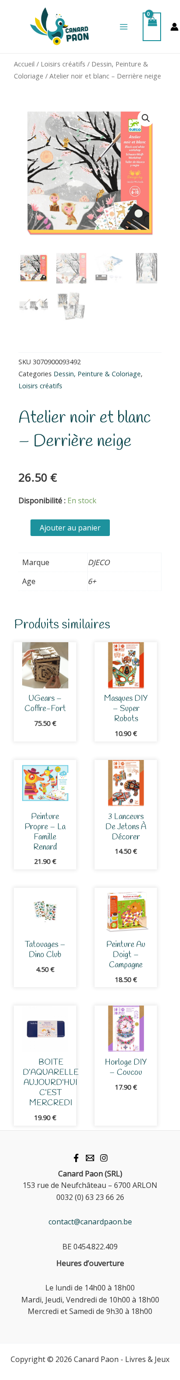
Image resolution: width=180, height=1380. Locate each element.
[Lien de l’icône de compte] (174, 27)
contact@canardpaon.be (90, 1222)
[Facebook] (76, 1158)
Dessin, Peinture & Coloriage (97, 373)
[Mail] (90, 1158)
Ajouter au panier (70, 528)
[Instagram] (104, 1158)
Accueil (24, 63)
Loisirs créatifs (63, 63)
